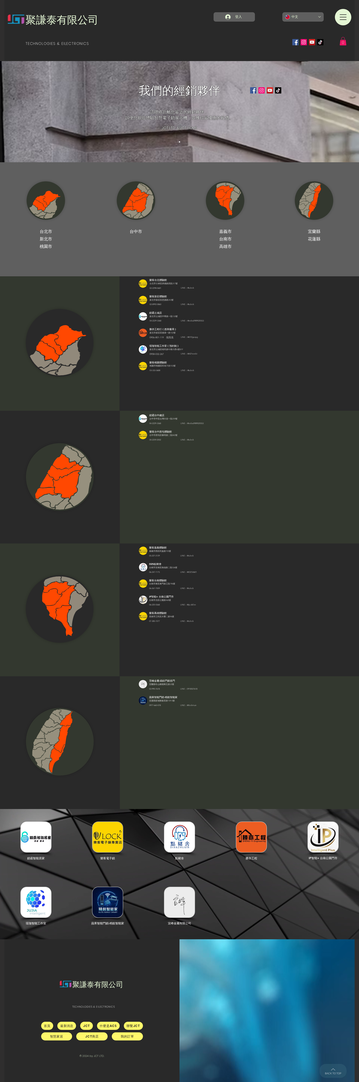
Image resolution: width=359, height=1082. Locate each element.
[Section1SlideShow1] (179, 142)
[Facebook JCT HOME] (295, 42)
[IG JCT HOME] (304, 42)
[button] (343, 17)
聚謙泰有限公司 (62, 19)
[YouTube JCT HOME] (312, 42)
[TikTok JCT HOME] (320, 42)
